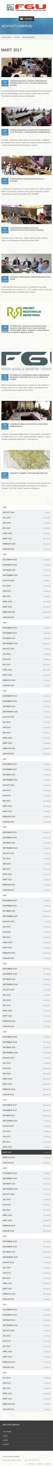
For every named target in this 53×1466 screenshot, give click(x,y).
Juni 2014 (26, 1341)
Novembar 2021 (26, 838)
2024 (5, 623)
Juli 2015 (26, 1268)
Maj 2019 (26, 1005)
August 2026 (26, 512)
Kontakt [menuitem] (47, 1464)
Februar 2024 (26, 680)
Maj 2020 (26, 937)
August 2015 (26, 1262)
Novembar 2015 (26, 1247)
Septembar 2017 (26, 1121)
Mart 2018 (26, 1084)
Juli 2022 (26, 790)
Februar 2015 (26, 1294)
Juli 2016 (26, 1199)
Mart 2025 (26, 607)
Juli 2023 (26, 722)
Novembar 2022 (26, 769)
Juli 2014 (26, 1336)
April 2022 (26, 806)
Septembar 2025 (26, 575)
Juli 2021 (26, 859)
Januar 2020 (26, 958)
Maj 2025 (26, 596)
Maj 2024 (26, 665)
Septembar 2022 (26, 780)
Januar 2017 (26, 1163)
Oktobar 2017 (26, 1116)
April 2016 (26, 1215)
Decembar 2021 (26, 832)
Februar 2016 (26, 1226)
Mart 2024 (26, 675)
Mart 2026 (26, 539)
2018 (5, 1032)
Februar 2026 (26, 544)
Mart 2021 (26, 880)
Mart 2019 (26, 1016)
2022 (5, 759)
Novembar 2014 (26, 1315)
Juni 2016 (26, 1205)
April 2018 (26, 1079)
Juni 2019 (26, 1000)
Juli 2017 (26, 1131)
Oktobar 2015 (26, 1252)
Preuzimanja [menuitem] (7, 1431)
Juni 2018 (26, 1068)
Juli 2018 (26, 1063)
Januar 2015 (26, 1299)
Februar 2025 (26, 612)
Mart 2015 (26, 1289)
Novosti (17, 37)
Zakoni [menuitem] (5, 1436)
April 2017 (26, 1147)
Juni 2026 (26, 523)
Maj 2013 (26, 1388)
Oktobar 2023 (26, 706)
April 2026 (26, 533)
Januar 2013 (26, 1409)
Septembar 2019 (26, 984)
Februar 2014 (26, 1362)
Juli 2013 (26, 1378)
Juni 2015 (26, 1273)
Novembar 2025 (26, 565)
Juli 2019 (26, 995)
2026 (5, 507)
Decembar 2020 (26, 901)
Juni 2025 (26, 591)
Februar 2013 (26, 1404)
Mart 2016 (26, 1220)
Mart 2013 (26, 1399)
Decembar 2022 (26, 764)
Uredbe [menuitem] (5, 1440)
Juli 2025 (26, 586)
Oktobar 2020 (26, 911)
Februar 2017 (26, 1158)
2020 (5, 895)
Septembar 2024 (26, 644)
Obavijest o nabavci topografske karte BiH (29, 473)
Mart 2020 (26, 948)
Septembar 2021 (26, 848)
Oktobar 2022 (26, 775)
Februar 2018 (26, 1089)
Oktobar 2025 (26, 570)
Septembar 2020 (26, 916)
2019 (5, 964)
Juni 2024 (26, 659)
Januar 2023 (26, 754)
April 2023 (26, 738)
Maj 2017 (26, 1142)
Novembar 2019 (26, 974)
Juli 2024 (26, 654)
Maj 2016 (26, 1210)
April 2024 (26, 670)
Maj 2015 (26, 1278)
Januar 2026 (26, 549)
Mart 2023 (26, 743)
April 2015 (26, 1283)
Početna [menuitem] (31, 1464)
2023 (5, 691)
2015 (5, 1236)
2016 (5, 1168)
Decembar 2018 (26, 1037)
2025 (5, 555)
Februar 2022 (26, 817)
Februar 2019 (26, 1021)
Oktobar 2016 (26, 1184)
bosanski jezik (6, 37)
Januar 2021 (26, 890)
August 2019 (26, 990)
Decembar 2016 (26, 1173)
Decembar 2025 (26, 560)
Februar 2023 (26, 748)
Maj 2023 (26, 733)
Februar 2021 (26, 885)
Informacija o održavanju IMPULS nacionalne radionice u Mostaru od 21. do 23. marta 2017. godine (29, 377)
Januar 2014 (26, 1367)
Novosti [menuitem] (39, 1464)
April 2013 (26, 1394)
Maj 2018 (26, 1074)
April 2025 (26, 602)
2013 (5, 1373)
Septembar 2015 (26, 1257)
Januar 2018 (26, 1095)
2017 (5, 1100)
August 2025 (26, 581)
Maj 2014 (26, 1346)
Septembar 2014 (26, 1325)
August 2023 (26, 717)
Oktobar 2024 (26, 638)
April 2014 (26, 1352)
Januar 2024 (26, 686)
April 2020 (26, 943)
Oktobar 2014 (26, 1320)
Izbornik (28, 18)
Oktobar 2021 (26, 843)
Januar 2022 (26, 822)
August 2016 (26, 1194)
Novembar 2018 (26, 1042)
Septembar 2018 (26, 1053)
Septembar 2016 (26, 1189)
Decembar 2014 (26, 1310)
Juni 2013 (26, 1383)
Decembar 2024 (26, 628)
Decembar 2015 (26, 1241)
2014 (5, 1305)
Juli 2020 (26, 927)
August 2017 (26, 1126)
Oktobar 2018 (26, 1047)
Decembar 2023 (26, 696)
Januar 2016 (26, 1231)
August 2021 (26, 853)
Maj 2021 (26, 869)
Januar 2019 (26, 1026)
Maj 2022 (26, 801)
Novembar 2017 (26, 1110)
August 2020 (26, 922)
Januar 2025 (26, 617)
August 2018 (26, 1058)
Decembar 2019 (26, 969)
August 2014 (26, 1331)
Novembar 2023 (26, 701)
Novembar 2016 (26, 1179)
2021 (5, 827)
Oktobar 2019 (26, 979)
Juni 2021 (26, 864)
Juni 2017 (26, 1137)
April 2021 (26, 874)
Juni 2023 (26, 727)
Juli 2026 (26, 518)
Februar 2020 (26, 953)
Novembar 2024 (26, 633)
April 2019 (26, 1011)
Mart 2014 (26, 1357)
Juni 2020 (26, 932)
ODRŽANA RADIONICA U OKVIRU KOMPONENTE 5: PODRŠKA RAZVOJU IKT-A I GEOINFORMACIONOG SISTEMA (29, 83)
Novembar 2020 (26, 906)
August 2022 (26, 785)
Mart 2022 (26, 811)
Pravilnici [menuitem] (6, 1444)
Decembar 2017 (26, 1105)
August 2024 (26, 649)
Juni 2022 (26, 796)
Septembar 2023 (26, 712)
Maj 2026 (26, 528)
